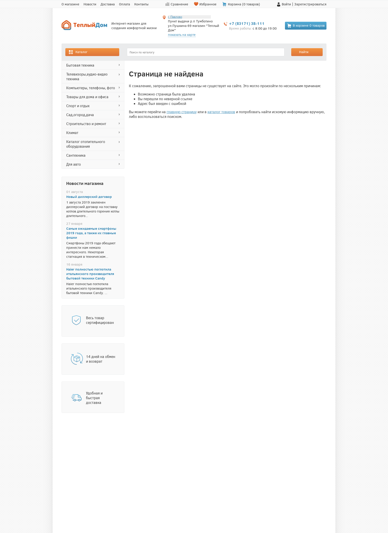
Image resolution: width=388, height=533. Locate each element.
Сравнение (179, 4)
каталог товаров (221, 111)
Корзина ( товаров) (244, 4)
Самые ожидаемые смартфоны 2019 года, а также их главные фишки (91, 233)
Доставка (108, 4)
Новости (90, 4)
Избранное (207, 4)
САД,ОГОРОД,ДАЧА (80, 114)
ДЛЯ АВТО (73, 164)
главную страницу (182, 111)
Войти (286, 4)
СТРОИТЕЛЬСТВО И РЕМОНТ (86, 123)
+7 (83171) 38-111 (247, 23)
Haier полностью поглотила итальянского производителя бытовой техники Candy (90, 273)
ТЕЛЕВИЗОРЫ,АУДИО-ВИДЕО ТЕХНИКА (87, 76)
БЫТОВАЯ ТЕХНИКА (80, 65)
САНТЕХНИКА (76, 155)
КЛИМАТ (72, 132)
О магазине (70, 4)
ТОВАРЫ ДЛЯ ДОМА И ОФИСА (87, 96)
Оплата (124, 4)
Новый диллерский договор (89, 196)
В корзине (309, 25)
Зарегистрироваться (310, 4)
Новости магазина (85, 183)
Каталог (81, 52)
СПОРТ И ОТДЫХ (78, 105)
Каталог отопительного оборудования (85, 144)
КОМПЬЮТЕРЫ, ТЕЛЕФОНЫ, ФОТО (90, 87)
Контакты (141, 4)
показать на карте (182, 34)
